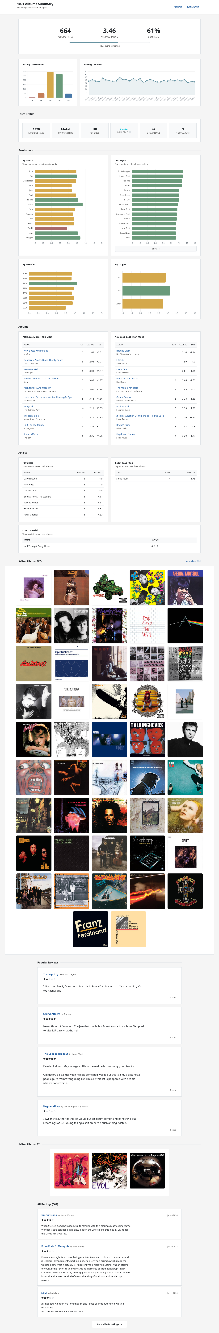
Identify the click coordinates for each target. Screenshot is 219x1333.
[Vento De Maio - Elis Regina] (71, 777)
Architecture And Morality (37, 387)
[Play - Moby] (185, 777)
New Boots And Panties (36, 350)
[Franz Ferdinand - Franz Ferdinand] (90, 929)
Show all (156, 248)
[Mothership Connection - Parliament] (109, 891)
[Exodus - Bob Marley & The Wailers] (33, 663)
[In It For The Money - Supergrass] (109, 853)
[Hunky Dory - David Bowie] (185, 815)
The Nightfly (51, 974)
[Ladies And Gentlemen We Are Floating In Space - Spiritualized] (71, 663)
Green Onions (123, 397)
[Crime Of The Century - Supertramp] (147, 853)
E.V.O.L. (120, 359)
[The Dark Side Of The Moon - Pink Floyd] (185, 625)
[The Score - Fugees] (33, 853)
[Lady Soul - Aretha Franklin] (185, 587)
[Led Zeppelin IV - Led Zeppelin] (147, 815)
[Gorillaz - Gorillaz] (109, 587)
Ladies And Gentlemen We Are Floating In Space (49, 397)
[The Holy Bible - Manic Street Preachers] (71, 701)
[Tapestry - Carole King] (109, 663)
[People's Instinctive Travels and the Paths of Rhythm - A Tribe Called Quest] (185, 663)
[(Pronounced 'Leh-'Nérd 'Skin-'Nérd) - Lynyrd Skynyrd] (33, 891)
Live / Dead (122, 369)
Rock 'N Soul (122, 406)
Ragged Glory (123, 350)
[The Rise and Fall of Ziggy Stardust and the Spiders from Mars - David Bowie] (33, 815)
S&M (44, 1292)
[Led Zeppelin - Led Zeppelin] (109, 701)
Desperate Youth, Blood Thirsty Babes (43, 359)
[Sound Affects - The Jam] (147, 663)
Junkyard (28, 406)
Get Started (193, 6)
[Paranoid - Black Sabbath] (71, 815)
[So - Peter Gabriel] (185, 739)
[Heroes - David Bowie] (33, 701)
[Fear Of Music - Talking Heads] (71, 853)
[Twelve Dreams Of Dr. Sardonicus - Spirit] (185, 853)
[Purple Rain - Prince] (109, 625)
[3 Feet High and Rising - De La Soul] (147, 587)
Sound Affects (31, 434)
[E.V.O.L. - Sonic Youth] (109, 1170)
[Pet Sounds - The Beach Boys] (33, 625)
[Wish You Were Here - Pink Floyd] (185, 701)
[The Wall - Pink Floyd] (147, 625)
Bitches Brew (123, 424)
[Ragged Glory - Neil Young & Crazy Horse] (147, 1170)
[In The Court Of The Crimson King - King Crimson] (33, 777)
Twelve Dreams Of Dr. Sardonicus (41, 378)
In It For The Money (34, 424)
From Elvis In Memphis (55, 1246)
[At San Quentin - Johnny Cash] (147, 777)
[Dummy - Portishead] (109, 739)
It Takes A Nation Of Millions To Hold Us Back (140, 415)
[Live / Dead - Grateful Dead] (71, 1170)
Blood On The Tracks (127, 378)
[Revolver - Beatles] (71, 739)
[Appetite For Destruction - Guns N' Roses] (185, 891)
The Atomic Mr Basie (127, 387)
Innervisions (49, 1215)
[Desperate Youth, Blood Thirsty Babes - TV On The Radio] (147, 891)
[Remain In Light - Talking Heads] (147, 739)
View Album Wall (193, 561)
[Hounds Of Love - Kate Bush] (33, 587)
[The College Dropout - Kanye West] (147, 701)
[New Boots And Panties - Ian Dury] (71, 891)
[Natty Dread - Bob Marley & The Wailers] (109, 815)
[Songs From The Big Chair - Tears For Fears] (71, 625)
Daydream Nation (125, 434)
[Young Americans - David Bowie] (33, 739)
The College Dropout (55, 1053)
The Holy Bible (31, 415)
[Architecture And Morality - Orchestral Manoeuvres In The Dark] (128, 929)
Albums (178, 6)
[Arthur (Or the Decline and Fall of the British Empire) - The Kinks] (71, 587)
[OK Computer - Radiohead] (109, 777)
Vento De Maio (31, 369)
